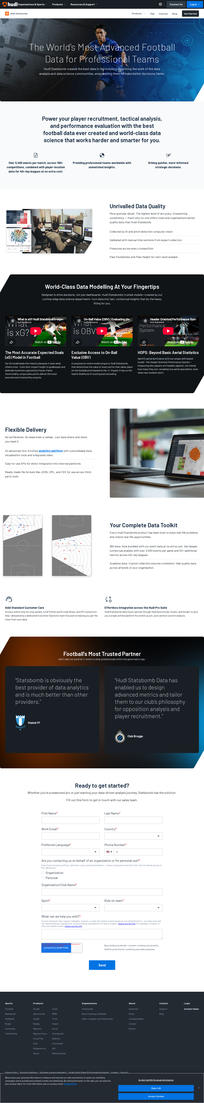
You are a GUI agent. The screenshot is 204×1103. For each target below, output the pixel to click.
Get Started (190, 13)
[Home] (10, 4)
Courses (163, 13)
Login (187, 1003)
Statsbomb (57, 1033)
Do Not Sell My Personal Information (156, 1080)
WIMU (54, 1013)
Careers (132, 1023)
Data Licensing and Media (94, 1013)
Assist (36, 1053)
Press (131, 1013)
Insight (36, 1018)
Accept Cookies (156, 1096)
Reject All (156, 1088)
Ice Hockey (10, 1028)
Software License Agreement (53, 1072)
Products (57, 4)
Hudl (35, 1043)
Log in (193, 4)
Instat (55, 1028)
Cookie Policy (70, 1084)
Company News (136, 1018)
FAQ (152, 13)
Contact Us (176, 4)
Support (163, 1008)
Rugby (8, 1023)
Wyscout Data (40, 1033)
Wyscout (37, 1028)
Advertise (133, 1008)
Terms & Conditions (28, 1072)
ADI (53, 1048)
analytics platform (51, 450)
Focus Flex (38, 1038)
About (132, 1003)
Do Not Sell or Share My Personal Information (89, 1072)
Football (9, 1008)
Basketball (10, 1013)
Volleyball (9, 1018)
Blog (174, 13)
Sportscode (39, 1013)
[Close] (198, 1087)
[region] (102, 1088)
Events (132, 1028)
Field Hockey (11, 1033)
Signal (55, 1023)
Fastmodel (57, 1043)
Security (124, 1072)
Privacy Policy (11, 1072)
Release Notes (59, 1053)
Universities (87, 1008)
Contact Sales (191, 1008)
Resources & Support (83, 4)
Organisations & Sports (31, 4)
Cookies (114, 1072)
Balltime (56, 1038)
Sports (9, 1003)
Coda (54, 1008)
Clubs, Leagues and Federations (97, 1018)
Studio (36, 1008)
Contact (163, 1003)
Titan (54, 1018)
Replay (36, 1023)
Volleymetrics (39, 1048)
